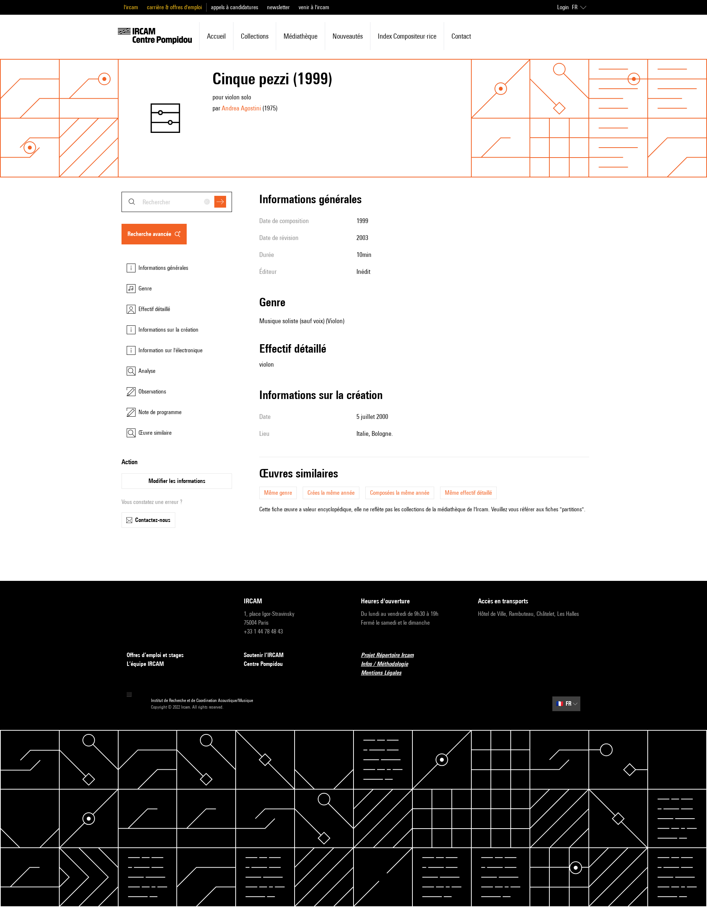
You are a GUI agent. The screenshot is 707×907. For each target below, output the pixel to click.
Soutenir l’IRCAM (264, 655)
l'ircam (131, 7)
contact (461, 36)
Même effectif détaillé (468, 492)
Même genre (278, 492)
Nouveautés (348, 36)
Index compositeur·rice (407, 36)
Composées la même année (399, 492)
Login (563, 7)
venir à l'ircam (314, 7)
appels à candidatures (234, 7)
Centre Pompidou (263, 663)
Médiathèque (300, 36)
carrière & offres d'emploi (174, 7)
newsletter (278, 7)
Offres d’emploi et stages (155, 655)
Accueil (216, 36)
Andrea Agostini (241, 108)
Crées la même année (331, 492)
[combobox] (177, 202)
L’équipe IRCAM (145, 663)
